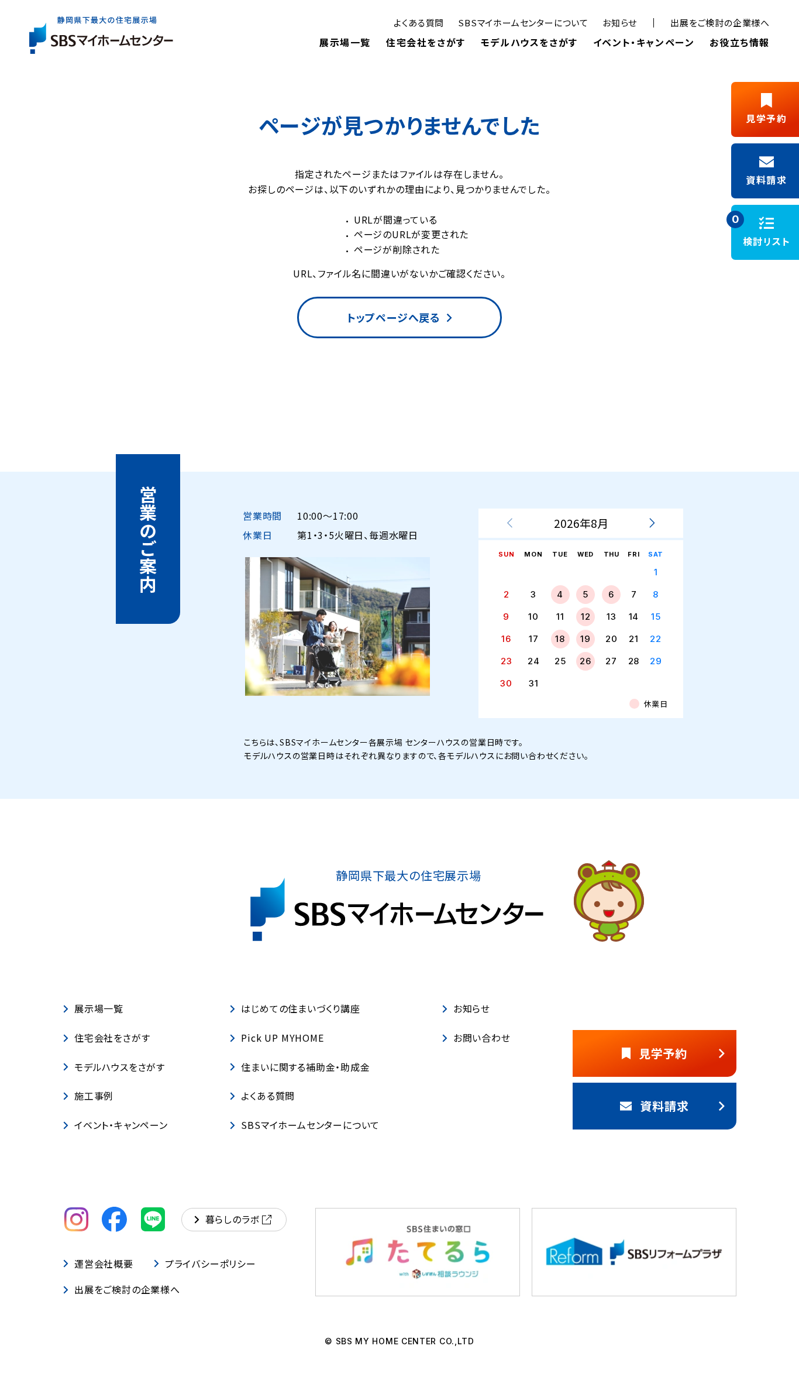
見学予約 (663, 1053)
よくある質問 (419, 22)
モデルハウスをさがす (529, 42)
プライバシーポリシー (210, 1263)
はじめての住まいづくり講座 (300, 1008)
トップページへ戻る (393, 317)
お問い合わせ (482, 1038)
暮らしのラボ (232, 1219)
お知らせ (619, 22)
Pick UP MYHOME (282, 1038)
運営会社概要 (103, 1263)
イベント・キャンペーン (644, 42)
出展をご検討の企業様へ (720, 22)
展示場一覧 (345, 42)
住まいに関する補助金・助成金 (305, 1067)
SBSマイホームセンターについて (523, 22)
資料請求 (664, 1105)
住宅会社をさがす (426, 42)
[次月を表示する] (651, 523)
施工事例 (93, 1096)
